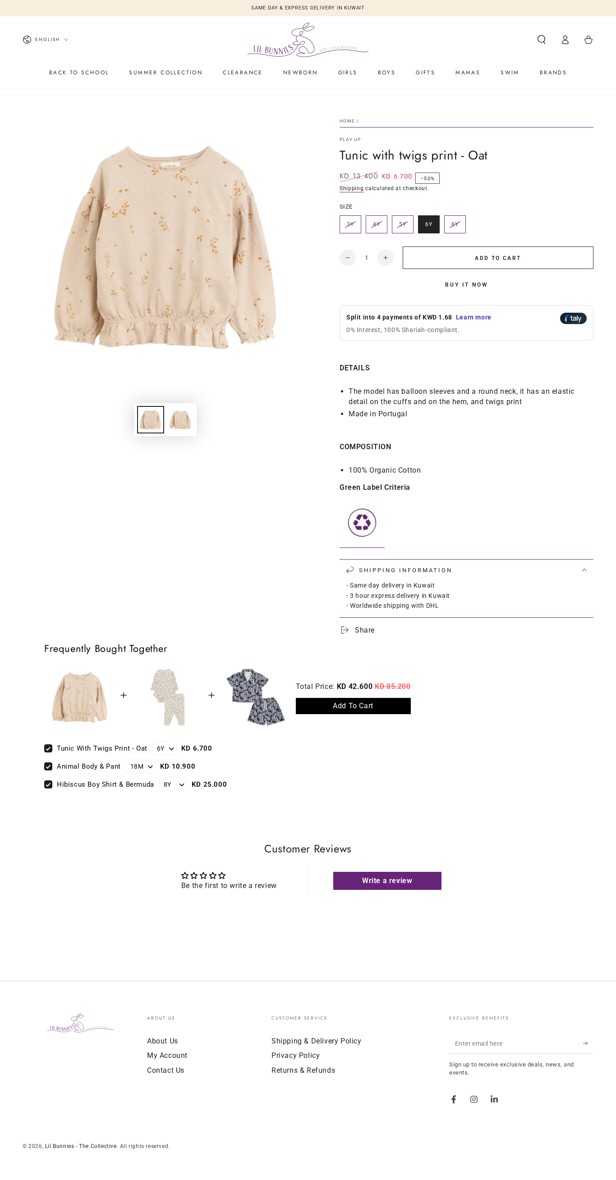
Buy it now (466, 285)
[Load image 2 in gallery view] (180, 419)
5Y (406, 227)
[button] (541, 40)
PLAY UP (350, 139)
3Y (353, 227)
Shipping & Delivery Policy (316, 1041)
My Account (167, 1055)
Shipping (352, 188)
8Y (458, 227)
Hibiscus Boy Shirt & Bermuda (105, 784)
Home (347, 120)
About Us (162, 1041)
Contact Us (165, 1070)
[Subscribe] (588, 1043)
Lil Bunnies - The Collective (81, 1146)
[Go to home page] (308, 40)
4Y (379, 227)
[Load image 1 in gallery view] (150, 419)
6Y (432, 227)
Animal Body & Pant (89, 766)
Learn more (474, 317)
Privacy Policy (295, 1055)
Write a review (387, 880)
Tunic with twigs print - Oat (102, 748)
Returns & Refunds (303, 1070)
